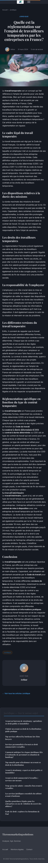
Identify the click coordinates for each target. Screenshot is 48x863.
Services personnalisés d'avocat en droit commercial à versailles (21, 745)
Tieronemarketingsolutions (17, 834)
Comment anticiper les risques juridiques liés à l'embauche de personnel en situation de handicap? (24, 754)
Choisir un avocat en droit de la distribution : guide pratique (23, 730)
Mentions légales (17, 849)
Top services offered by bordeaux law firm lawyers (22, 737)
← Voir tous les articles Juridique (16, 693)
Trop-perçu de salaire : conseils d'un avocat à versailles (23, 787)
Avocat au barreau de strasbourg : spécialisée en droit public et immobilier (23, 722)
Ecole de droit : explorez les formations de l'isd (22, 812)
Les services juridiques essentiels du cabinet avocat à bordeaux (23, 794)
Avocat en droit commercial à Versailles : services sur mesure (21, 779)
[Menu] (28, 2)
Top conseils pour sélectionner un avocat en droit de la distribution (23, 763)
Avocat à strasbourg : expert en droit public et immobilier (23, 771)
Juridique (13, 10)
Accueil (5, 10)
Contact (29, 849)
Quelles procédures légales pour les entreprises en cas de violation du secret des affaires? (23, 803)
